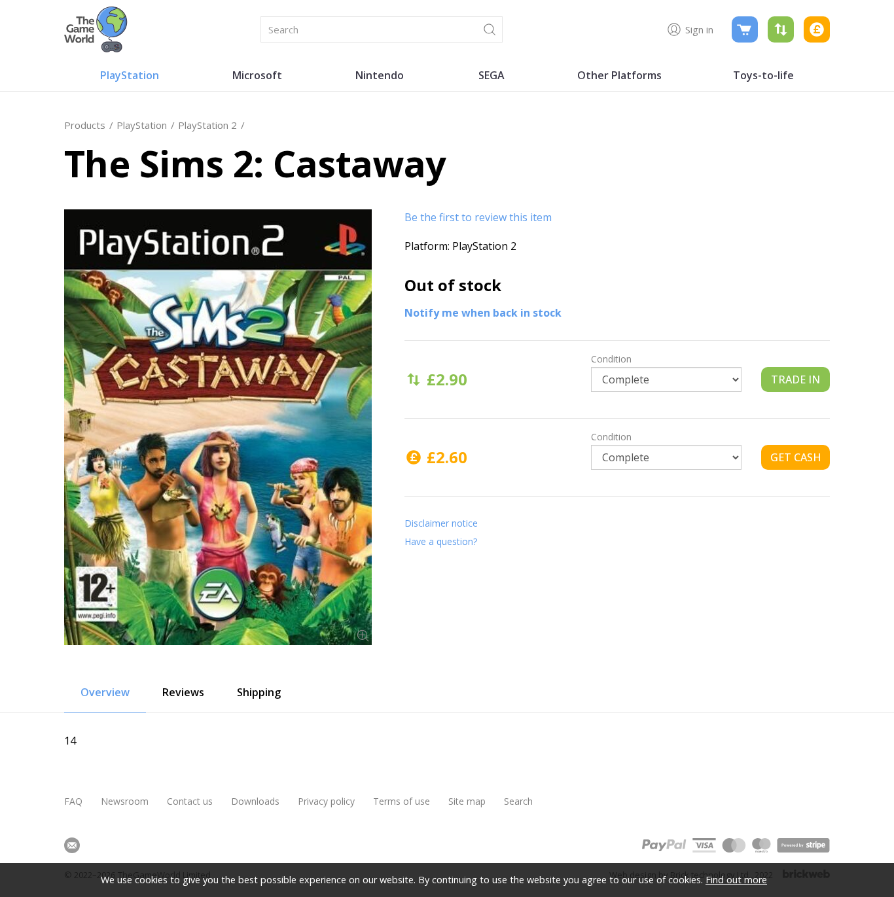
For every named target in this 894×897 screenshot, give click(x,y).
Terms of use (401, 801)
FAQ (73, 801)
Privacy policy (326, 801)
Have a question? (440, 541)
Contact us (190, 801)
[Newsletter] (72, 845)
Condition (611, 359)
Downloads (255, 801)
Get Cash (795, 457)
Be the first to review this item (478, 217)
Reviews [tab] (183, 692)
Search (518, 801)
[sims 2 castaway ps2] (218, 427)
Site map (467, 801)
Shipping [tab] (259, 692)
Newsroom (125, 801)
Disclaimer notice (441, 523)
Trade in (795, 379)
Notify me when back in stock (483, 313)
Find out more (736, 879)
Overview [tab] (105, 692)
